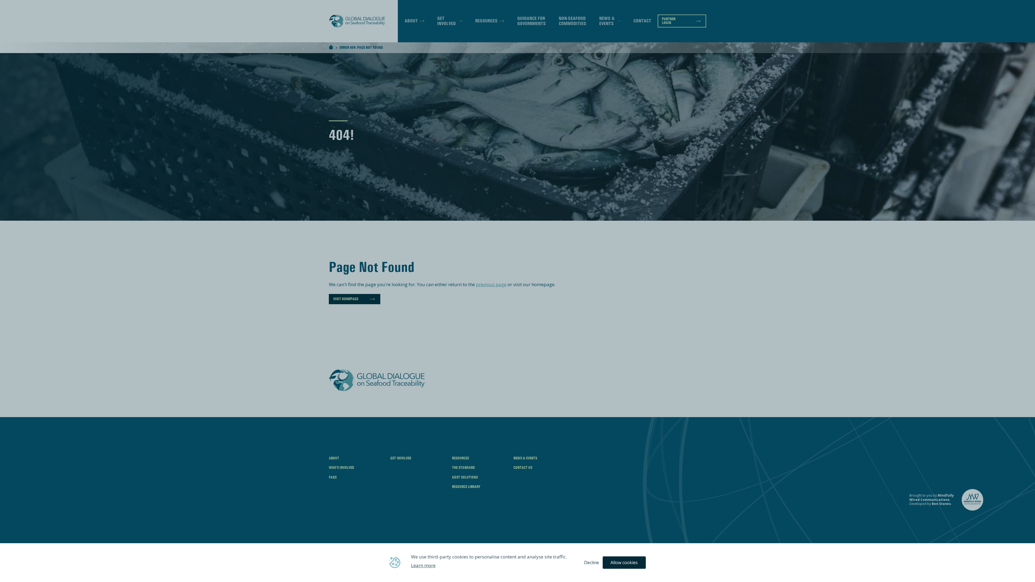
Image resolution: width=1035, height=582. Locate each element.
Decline (591, 563)
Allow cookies (624, 563)
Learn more (423, 565)
